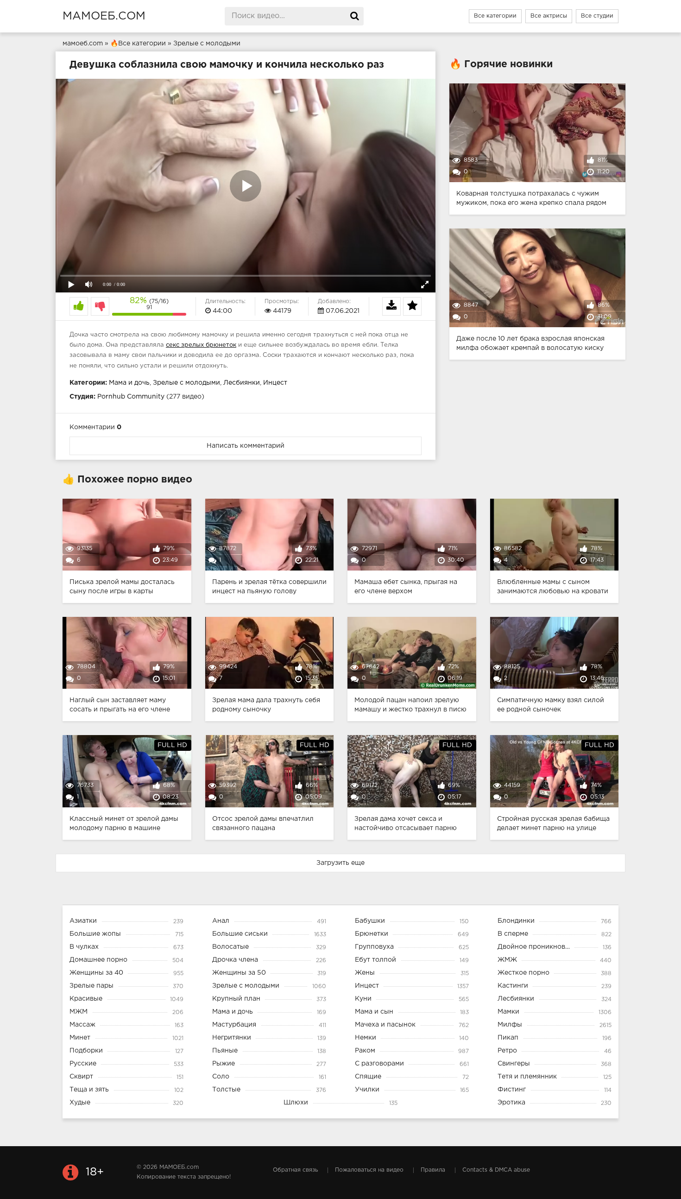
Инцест (275, 383)
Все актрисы (548, 16)
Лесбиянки (241, 383)
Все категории (495, 16)
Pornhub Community (130, 397)
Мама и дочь (129, 383)
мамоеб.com (104, 16)
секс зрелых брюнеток (201, 345)
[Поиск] (354, 16)
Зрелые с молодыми (186, 383)
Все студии (597, 16)
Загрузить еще (340, 863)
